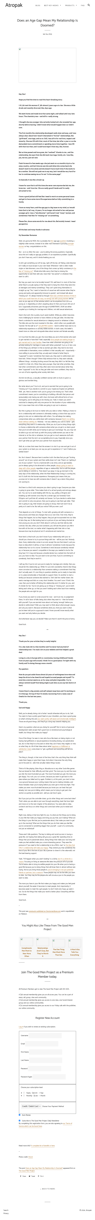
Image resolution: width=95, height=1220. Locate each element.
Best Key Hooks (51, 5)
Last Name (25, 1060)
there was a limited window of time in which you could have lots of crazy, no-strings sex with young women (47, 297)
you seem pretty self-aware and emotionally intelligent (57, 718)
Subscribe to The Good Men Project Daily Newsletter (40, 1120)
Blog (38, 5)
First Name (25, 1052)
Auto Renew (26, 1115)
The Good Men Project (27, 1170)
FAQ (82, 5)
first (52, 241)
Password (24, 1068)
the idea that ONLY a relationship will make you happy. (47, 846)
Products (70, 5)
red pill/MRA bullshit (45, 325)
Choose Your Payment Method (53, 1106)
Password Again (26, 1076)
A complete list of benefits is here (43, 1145)
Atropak (89, 1210)
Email (23, 1043)
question (63, 241)
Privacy (6, 1213)
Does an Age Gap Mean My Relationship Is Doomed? (44, 1168)
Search (5, 1210)
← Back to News (47, 1189)
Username (24, 1035)
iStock (30, 1157)
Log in (21, 1026)
